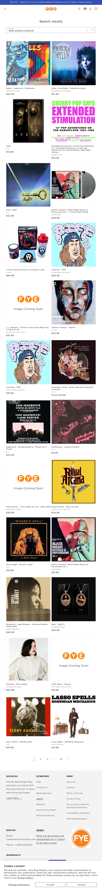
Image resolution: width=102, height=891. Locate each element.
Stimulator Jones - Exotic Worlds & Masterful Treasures (72, 388)
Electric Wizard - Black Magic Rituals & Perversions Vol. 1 (69, 566)
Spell (8, 146)
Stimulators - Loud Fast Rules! (65, 447)
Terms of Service (75, 793)
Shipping (40, 804)
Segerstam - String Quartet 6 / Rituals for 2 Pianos (26, 448)
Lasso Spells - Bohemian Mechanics (67, 742)
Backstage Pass (44, 793)
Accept (50, 885)
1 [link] (34, 759)
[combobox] (51, 30)
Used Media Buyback (77, 819)
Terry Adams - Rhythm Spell (19, 742)
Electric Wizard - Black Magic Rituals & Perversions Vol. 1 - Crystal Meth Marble (69, 211)
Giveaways (40, 830)
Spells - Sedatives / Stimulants (20, 88)
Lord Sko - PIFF (58, 270)
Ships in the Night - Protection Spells (68, 88)
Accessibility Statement (78, 813)
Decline (82, 885)
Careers (70, 787)
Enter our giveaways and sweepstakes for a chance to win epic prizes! (50, 839)
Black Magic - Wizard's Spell (19, 564)
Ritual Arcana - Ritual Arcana (64, 507)
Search (39, 799)
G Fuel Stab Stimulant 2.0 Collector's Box (25, 270)
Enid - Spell (11, 210)
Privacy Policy (25, 878)
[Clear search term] (87, 30)
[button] (5, 9)
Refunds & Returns (45, 816)
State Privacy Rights (46, 810)
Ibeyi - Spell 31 (58, 624)
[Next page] (68, 759)
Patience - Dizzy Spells (16, 684)
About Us (71, 782)
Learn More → (14, 798)
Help (38, 782)
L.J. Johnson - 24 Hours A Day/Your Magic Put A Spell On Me (27, 329)
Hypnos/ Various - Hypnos (63, 327)
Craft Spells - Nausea (61, 684)
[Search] (93, 30)
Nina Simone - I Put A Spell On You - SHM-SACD (28, 507)
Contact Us (41, 787)
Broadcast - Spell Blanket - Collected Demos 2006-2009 (27, 625)
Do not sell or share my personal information (78, 805)
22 (61, 759)
